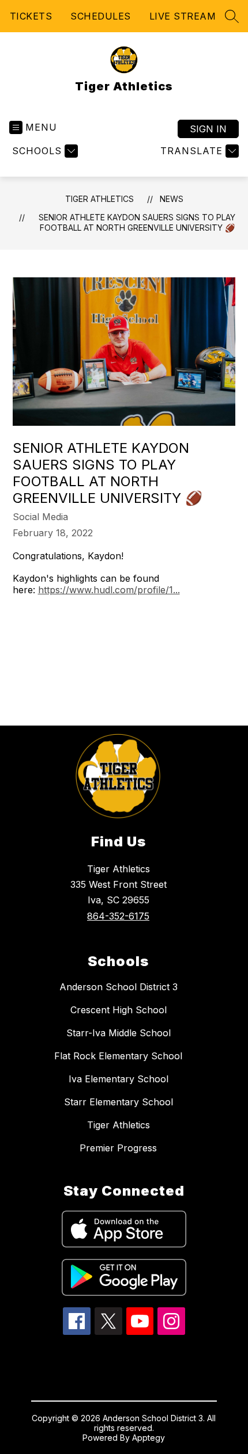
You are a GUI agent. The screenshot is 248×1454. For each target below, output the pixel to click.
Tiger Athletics (99, 199)
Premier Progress (118, 1148)
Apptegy (148, 1437)
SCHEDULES (100, 16)
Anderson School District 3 (118, 987)
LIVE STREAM (182, 16)
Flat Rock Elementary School (118, 1056)
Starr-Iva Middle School (118, 1033)
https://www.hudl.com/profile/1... (109, 590)
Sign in (208, 129)
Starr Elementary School (118, 1102)
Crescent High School (118, 1010)
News (171, 199)
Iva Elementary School (118, 1079)
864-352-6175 (118, 916)
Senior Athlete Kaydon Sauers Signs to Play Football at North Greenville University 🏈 (137, 222)
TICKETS (31, 16)
